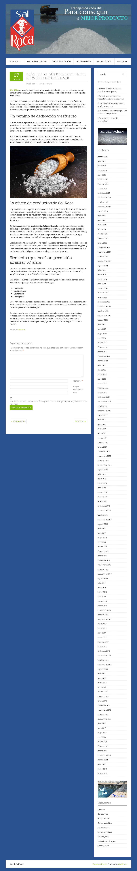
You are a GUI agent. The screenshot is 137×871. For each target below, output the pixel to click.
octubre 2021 (103, 406)
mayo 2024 (102, 279)
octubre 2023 (103, 311)
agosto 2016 (103, 669)
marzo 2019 (102, 546)
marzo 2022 (102, 383)
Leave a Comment (45, 84)
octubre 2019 (103, 515)
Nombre (77, 381)
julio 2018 (101, 583)
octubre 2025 (103, 202)
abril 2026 (102, 175)
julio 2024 (101, 270)
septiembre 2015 (104, 719)
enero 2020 (102, 501)
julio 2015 (101, 723)
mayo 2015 (102, 732)
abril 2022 (102, 379)
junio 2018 (102, 587)
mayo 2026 (102, 170)
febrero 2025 (103, 238)
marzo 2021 (102, 438)
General (21, 329)
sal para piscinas (105, 832)
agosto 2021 (103, 415)
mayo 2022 (102, 374)
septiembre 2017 (104, 619)
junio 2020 (102, 478)
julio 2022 (101, 365)
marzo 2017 (102, 637)
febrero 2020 (103, 497)
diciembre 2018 (104, 560)
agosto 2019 (103, 524)
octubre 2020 (103, 460)
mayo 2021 (102, 429)
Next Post (80, 421)
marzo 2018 (102, 601)
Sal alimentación (62, 61)
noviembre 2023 (104, 306)
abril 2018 (102, 596)
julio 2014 (101, 764)
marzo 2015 (102, 741)
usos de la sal (103, 845)
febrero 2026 (103, 184)
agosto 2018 (103, 578)
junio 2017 (102, 624)
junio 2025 (102, 220)
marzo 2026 (102, 179)
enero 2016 (102, 701)
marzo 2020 (102, 492)
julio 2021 (101, 419)
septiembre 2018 (104, 574)
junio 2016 (102, 678)
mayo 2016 (102, 682)
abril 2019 (102, 542)
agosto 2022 (103, 361)
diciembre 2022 (104, 356)
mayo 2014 (102, 769)
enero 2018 (102, 605)
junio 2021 (102, 424)
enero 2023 (102, 351)
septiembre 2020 (104, 465)
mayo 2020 (102, 483)
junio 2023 (102, 329)
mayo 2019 (102, 537)
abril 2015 (102, 737)
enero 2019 (102, 556)
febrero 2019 (103, 551)
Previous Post (18, 421)
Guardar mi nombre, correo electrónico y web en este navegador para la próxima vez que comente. (48, 402)
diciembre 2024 (104, 247)
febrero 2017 (103, 642)
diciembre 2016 (104, 651)
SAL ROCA (14, 90)
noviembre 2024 (104, 252)
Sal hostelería (83, 61)
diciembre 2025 (104, 193)
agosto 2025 (103, 211)
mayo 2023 (102, 333)
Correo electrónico (80, 388)
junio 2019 (102, 533)
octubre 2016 (103, 660)
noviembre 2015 (104, 710)
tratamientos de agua (106, 841)
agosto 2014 (103, 760)
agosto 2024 (103, 265)
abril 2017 (102, 633)
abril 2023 (102, 338)
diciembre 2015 (104, 705)
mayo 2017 (102, 628)
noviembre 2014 (104, 755)
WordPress (122, 864)
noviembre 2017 (104, 610)
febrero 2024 (103, 293)
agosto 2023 (103, 320)
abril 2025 (102, 229)
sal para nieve (104, 827)
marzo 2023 (102, 342)
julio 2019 (101, 528)
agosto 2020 (103, 469)
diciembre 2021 (104, 397)
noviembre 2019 (104, 510)
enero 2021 (102, 447)
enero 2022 (102, 392)
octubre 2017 (103, 614)
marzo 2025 (102, 234)
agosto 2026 (103, 157)
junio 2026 (102, 166)
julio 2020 (101, 474)
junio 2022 (102, 370)
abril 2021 (102, 433)
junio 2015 (102, 728)
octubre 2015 (103, 714)
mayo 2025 (102, 225)
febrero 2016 (103, 696)
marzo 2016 (102, 692)
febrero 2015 (103, 746)
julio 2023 (101, 324)
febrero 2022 (103, 388)
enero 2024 (102, 297)
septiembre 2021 (104, 410)
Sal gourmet (103, 814)
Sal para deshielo (105, 823)
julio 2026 (101, 161)
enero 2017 (102, 646)
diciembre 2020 (104, 451)
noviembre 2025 (104, 197)
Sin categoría (103, 836)
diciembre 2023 (104, 302)
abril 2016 (102, 687)
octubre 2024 (103, 256)
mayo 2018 (102, 592)
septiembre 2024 (104, 261)
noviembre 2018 (104, 565)
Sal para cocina (104, 818)
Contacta (122, 61)
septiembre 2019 (104, 519)
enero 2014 (102, 773)
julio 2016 (101, 673)
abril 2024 (102, 283)
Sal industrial (104, 61)
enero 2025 (102, 243)
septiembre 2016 (104, 664)
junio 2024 (102, 274)
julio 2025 (101, 215)
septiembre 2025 (104, 206)
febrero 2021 (103, 442)
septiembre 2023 (104, 315)
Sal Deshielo (14, 61)
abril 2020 (102, 488)
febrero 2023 (103, 347)
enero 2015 (102, 751)
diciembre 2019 (104, 506)
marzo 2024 (102, 288)
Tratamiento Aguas (37, 61)
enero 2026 (102, 188)
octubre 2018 (103, 569)
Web (75, 392)
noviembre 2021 (104, 401)
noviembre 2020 (104, 456)
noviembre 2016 (104, 655)
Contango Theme (100, 864)
